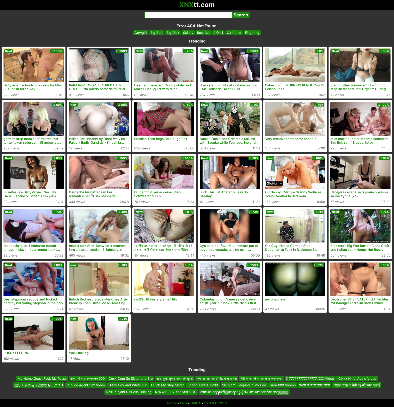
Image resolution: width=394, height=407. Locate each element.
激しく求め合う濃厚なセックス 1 (39, 385)
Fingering (252, 33)
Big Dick (172, 33)
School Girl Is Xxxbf (203, 385)
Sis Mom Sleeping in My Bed (244, 385)
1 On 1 (218, 33)
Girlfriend (234, 33)
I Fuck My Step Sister (167, 385)
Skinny (188, 33)
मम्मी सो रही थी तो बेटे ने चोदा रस (216, 378)
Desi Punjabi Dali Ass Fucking (128, 392)
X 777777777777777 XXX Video (310, 378)
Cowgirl (141, 33)
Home (171, 403)
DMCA (195, 403)
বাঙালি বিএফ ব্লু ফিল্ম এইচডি (314, 385)
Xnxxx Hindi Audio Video (357, 378)
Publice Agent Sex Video (86, 385)
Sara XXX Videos (283, 385)
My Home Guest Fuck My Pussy (42, 378)
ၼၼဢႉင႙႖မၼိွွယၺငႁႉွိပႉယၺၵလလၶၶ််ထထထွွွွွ (244, 392)
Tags (183, 403)
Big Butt (156, 33)
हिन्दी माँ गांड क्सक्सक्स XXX (87, 378)
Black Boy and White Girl (128, 385)
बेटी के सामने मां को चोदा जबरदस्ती (261, 378)
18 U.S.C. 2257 (215, 403)
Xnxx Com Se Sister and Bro (131, 378)
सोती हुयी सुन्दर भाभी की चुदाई (175, 378)
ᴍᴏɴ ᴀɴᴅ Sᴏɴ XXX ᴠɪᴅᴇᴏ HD (176, 392)
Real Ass (203, 33)
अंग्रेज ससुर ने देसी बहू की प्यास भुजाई (357, 385)
